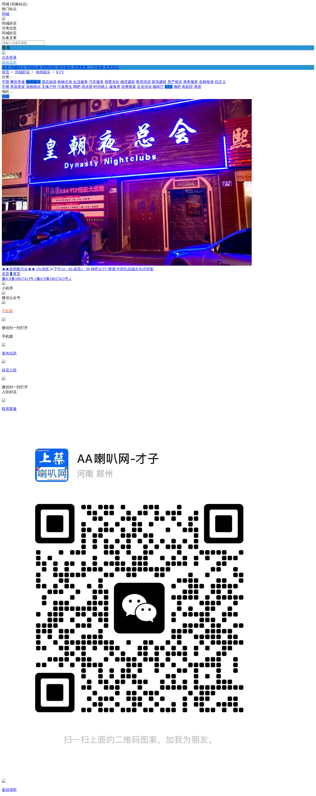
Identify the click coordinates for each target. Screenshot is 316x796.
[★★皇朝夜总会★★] (127, 264)
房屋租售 (80, 67)
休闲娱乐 (43, 72)
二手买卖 (96, 67)
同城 (5, 14)
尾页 (16, 274)
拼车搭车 (64, 67)
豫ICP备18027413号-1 (19, 279)
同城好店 (17, 67)
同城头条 (33, 67)
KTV (60, 72)
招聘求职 (49, 67)
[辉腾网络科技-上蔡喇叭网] (4, 19)
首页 (5, 67)
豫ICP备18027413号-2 (54, 279)
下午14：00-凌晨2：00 (72, 269)
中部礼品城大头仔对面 (134, 269)
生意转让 (112, 67)
